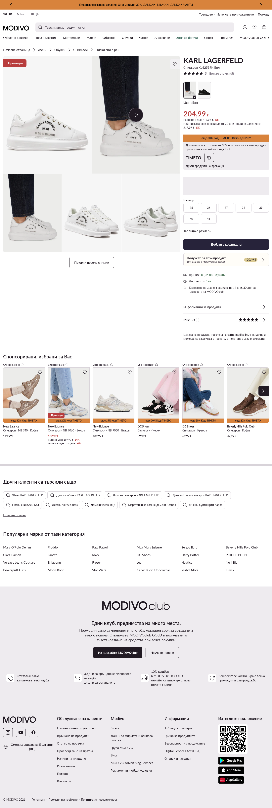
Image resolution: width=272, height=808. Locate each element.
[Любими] (254, 27)
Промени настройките (63, 799)
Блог (114, 755)
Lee (139, 562)
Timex (230, 570)
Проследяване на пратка (75, 751)
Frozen (97, 562)
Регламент (38, 799)
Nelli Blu (232, 562)
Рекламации (66, 766)
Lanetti (53, 555)
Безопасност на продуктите (184, 743)
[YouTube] (20, 732)
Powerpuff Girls (14, 570)
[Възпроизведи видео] (136, 115)
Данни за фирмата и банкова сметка (132, 738)
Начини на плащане (71, 758)
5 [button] (208, 73)
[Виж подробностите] (264, 307)
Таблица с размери (178, 728)
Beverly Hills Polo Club (242, 547)
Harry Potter (190, 555)
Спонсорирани (11, 364)
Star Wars (99, 570)
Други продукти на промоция (205, 166)
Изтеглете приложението (235, 14)
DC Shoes (144, 555)
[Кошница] (264, 27)
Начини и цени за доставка (76, 728)
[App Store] (231, 770)
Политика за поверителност (99, 799)
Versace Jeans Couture (19, 562)
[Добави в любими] (175, 64)
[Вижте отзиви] (264, 320)
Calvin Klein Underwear (153, 570)
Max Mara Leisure (149, 547)
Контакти (64, 781)
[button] (47, 115)
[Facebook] (33, 732)
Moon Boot (56, 570)
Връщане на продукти (73, 736)
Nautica (186, 562)
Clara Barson (12, 555)
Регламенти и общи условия (131, 770)
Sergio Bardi (189, 547)
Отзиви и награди (177, 758)
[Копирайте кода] (209, 157)
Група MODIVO (122, 747)
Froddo (53, 547)
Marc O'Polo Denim (17, 547)
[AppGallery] (231, 780)
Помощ (263, 14)
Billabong (54, 562)
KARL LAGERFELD (213, 60)
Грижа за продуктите (179, 736)
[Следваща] (261, 5)
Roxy (95, 555)
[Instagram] (8, 732)
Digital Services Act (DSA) (182, 751)
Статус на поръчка (70, 743)
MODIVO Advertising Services (132, 763)
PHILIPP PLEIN (236, 555)
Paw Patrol (100, 547)
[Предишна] (11, 5)
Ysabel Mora (190, 570)
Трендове (206, 14)
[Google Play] (231, 761)
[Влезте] (245, 27)
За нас (115, 728)
